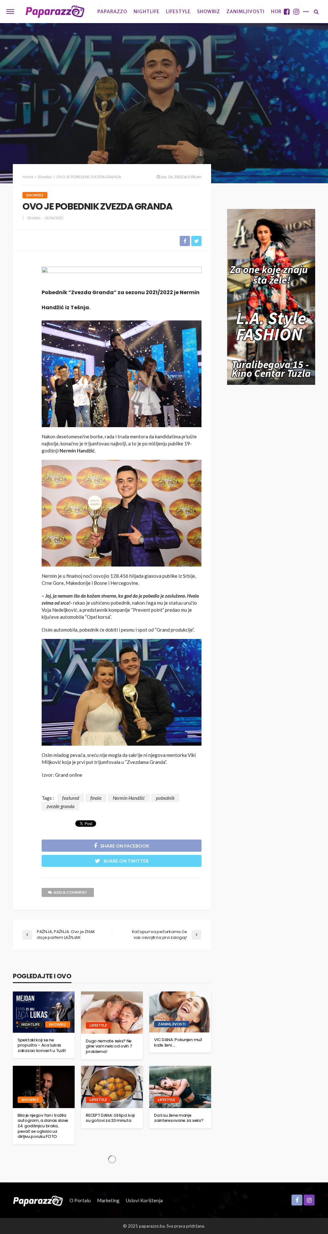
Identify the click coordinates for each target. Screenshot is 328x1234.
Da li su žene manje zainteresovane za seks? (178, 1118)
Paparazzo (112, 11)
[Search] (316, 11)
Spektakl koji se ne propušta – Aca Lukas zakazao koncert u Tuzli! (42, 1045)
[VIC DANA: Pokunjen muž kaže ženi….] (180, 1012)
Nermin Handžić (129, 798)
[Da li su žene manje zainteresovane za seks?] (180, 1087)
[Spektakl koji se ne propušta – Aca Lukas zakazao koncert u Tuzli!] (44, 1012)
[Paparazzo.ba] (55, 11)
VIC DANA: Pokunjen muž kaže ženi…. (178, 1042)
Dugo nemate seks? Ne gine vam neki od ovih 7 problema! (109, 1046)
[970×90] (121, 273)
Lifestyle (178, 11)
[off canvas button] (10, 11)
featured (70, 798)
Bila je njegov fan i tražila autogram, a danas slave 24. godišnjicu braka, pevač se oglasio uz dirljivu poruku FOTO (43, 1126)
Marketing (108, 1200)
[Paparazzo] (38, 1200)
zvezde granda (60, 806)
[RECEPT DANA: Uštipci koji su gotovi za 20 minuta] (112, 1087)
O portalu (80, 1200)
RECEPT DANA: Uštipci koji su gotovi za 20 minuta (110, 1118)
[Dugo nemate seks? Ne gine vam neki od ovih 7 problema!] (112, 1012)
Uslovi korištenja (144, 1200)
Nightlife (147, 11)
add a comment (70, 892)
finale (96, 798)
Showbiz (208, 11)
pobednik (165, 798)
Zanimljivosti (245, 11)
